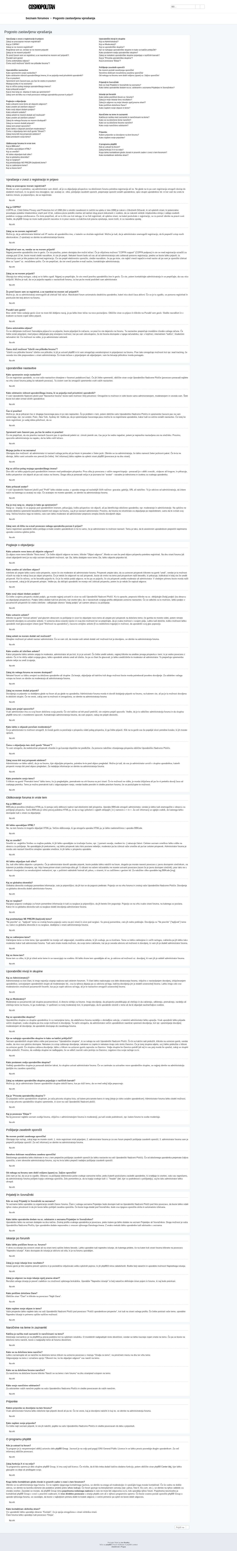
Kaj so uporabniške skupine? (111, 47)
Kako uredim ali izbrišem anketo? (20, 118)
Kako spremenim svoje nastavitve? (21, 73)
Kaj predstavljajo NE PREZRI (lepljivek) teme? (26, 163)
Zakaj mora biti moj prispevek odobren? (23, 134)
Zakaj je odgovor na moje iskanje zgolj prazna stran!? (122, 102)
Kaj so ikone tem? (14, 168)
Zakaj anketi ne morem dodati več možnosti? (25, 115)
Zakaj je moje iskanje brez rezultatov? (115, 100)
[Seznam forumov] (41, 6)
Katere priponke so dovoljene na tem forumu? (119, 135)
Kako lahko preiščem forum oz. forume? (116, 97)
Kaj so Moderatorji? (107, 44)
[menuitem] (208, 7)
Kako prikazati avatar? (16, 89)
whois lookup (74, 1488)
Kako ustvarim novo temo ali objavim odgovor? (26, 104)
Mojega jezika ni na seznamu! (19, 84)
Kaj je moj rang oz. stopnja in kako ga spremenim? (28, 92)
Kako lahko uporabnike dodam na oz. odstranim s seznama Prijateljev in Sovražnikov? (137, 87)
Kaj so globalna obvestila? (17, 157)
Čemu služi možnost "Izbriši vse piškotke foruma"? (28, 63)
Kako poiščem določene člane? (113, 105)
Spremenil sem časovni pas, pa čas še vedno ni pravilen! (31, 81)
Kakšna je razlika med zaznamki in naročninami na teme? (124, 117)
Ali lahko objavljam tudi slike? (19, 154)
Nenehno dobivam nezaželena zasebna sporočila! (121, 73)
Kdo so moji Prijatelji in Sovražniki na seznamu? (120, 85)
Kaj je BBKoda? (13, 146)
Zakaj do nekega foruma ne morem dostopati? (26, 120)
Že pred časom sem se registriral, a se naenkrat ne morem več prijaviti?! (37, 55)
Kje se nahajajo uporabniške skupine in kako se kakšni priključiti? (127, 50)
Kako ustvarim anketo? (16, 112)
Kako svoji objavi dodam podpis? (20, 109)
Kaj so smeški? (12, 152)
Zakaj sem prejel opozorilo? (18, 126)
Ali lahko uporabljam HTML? (18, 149)
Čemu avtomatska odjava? (18, 61)
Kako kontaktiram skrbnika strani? (113, 155)
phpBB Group (61, 1448)
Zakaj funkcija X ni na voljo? (111, 150)
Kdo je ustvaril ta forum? (109, 147)
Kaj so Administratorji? (108, 41)
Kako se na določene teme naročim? (115, 120)
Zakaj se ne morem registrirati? (19, 47)
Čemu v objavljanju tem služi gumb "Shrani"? (25, 131)
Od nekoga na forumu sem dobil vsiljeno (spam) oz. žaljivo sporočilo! (129, 75)
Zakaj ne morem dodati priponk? (20, 123)
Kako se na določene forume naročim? (116, 123)
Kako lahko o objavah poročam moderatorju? (26, 129)
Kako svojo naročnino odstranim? (113, 125)
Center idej (166, 1466)
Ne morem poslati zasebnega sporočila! (116, 70)
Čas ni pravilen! (13, 78)
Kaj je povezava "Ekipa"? (110, 61)
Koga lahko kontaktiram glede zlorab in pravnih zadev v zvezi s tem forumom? (133, 152)
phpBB (108, 1545)
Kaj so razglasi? (13, 160)
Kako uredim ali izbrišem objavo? (20, 107)
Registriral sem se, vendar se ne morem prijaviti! (27, 50)
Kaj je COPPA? (12, 44)
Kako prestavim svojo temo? (18, 137)
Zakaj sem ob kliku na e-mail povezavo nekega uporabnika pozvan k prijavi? (39, 95)
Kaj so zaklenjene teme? (17, 165)
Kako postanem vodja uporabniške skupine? (118, 52)
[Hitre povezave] (210, 18)
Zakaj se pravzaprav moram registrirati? (23, 41)
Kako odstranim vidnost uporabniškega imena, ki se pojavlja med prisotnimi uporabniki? (44, 75)
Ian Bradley (125, 1542)
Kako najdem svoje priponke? (112, 137)
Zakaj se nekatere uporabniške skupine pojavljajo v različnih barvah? (129, 55)
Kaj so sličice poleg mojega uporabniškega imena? (28, 86)
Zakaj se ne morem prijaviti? (18, 52)
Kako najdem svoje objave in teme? (114, 108)
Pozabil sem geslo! (14, 58)
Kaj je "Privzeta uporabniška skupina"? (116, 58)
